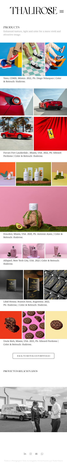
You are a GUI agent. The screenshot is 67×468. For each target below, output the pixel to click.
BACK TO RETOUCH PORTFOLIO (33, 355)
